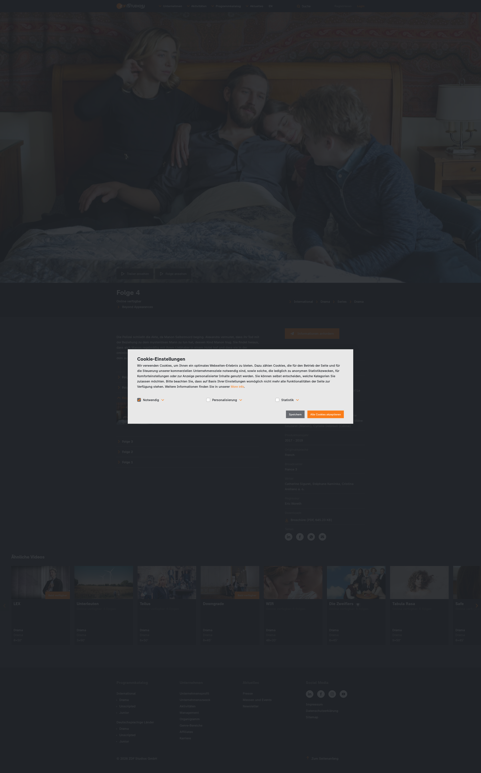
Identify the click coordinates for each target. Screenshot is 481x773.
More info (237, 386)
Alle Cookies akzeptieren (325, 414)
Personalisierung (224, 400)
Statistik (287, 400)
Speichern (295, 414)
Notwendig (151, 400)
